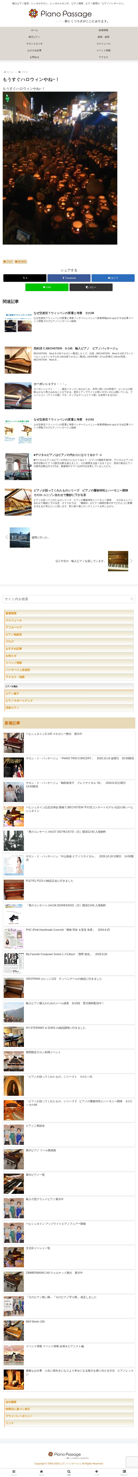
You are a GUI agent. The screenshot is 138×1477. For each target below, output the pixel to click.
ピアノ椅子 (22, 693)
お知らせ (18, 655)
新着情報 (18, 613)
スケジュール (24, 620)
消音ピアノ (19, 707)
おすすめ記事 (20, 648)
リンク (18, 1423)
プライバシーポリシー (27, 1416)
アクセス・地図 (22, 676)
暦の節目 (22, 261)
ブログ (9, 261)
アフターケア (24, 627)
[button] (91, 287)
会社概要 (22, 1402)
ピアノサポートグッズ (28, 700)
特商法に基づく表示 (28, 1409)
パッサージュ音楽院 (24, 669)
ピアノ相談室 (20, 634)
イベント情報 (20, 662)
